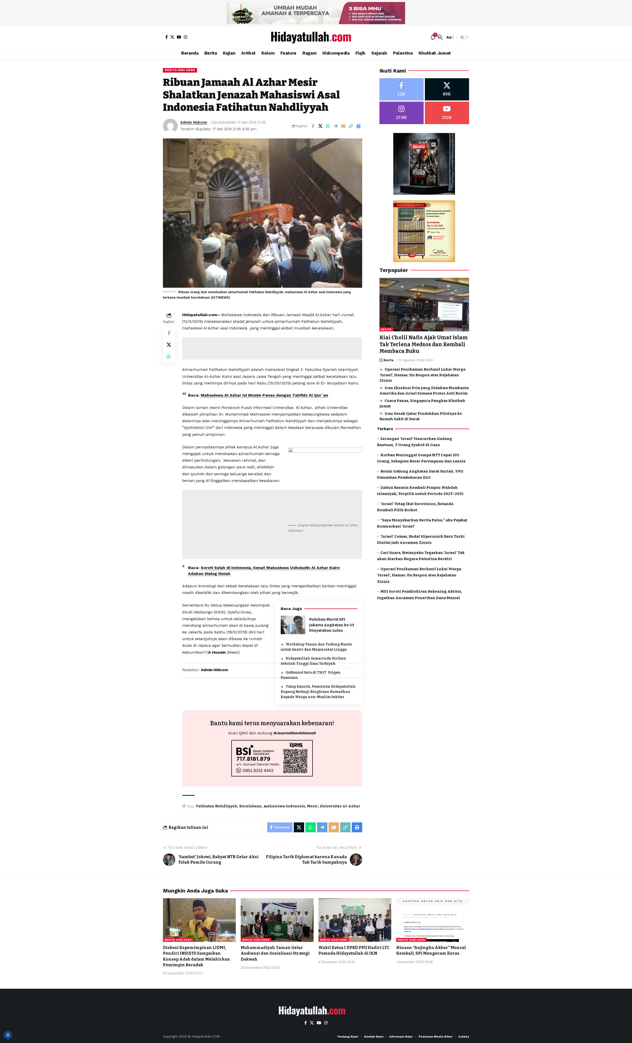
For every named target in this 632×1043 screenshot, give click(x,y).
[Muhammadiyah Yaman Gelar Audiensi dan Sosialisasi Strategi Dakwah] (277, 920)
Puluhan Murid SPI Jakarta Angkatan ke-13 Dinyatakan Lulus (331, 625)
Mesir (312, 806)
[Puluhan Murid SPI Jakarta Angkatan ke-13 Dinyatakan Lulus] (293, 625)
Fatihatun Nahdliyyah (216, 806)
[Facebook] (166, 37)
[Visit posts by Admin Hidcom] (170, 126)
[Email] (343, 126)
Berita (386, 329)
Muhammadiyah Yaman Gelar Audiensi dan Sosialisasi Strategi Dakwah (275, 953)
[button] (440, 37)
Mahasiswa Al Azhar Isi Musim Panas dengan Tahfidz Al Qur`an (264, 395)
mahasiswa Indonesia (284, 806)
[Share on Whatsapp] (328, 126)
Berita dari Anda (180, 70)
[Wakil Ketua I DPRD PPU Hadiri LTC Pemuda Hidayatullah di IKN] (354, 920)
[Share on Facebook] (312, 126)
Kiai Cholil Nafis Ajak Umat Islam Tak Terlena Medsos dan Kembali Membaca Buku (423, 345)
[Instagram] (185, 37)
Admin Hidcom (193, 122)
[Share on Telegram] (335, 126)
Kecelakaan (250, 806)
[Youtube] (447, 113)
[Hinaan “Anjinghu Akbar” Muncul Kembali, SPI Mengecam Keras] (432, 920)
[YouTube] (179, 37)
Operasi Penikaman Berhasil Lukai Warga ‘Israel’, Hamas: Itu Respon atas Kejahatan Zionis (422, 375)
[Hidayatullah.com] (316, 37)
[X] (172, 37)
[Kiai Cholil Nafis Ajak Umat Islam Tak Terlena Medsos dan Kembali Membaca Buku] (424, 305)
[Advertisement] (272, 348)
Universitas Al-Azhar (340, 806)
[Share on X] (320, 126)
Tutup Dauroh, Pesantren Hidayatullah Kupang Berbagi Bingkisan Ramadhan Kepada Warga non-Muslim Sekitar (318, 691)
